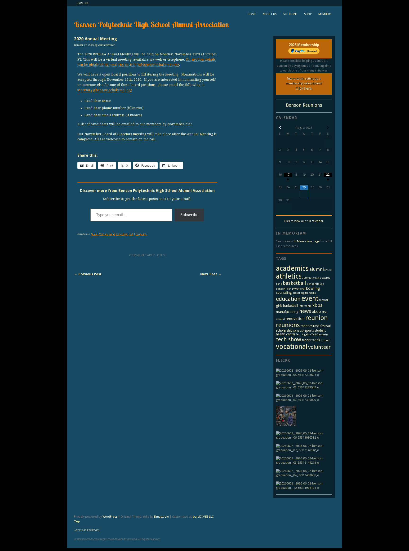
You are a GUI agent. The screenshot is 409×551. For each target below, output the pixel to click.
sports (309, 330)
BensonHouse (315, 283)
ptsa (324, 312)
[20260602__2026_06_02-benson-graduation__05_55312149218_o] (302, 460)
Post (131, 234)
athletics (289, 276)
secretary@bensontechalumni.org (104, 90)
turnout (325, 340)
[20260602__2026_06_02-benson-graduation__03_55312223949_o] (302, 385)
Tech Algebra (303, 334)
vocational (291, 347)
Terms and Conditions (86, 530)
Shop (308, 14)
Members (325, 14)
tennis (306, 340)
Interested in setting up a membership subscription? (304, 84)
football (324, 300)
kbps (317, 305)
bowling (313, 288)
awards (326, 277)
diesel (296, 292)
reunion (316, 317)
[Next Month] (328, 127)
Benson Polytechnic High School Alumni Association (151, 24)
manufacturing (287, 312)
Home (252, 14)
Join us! (82, 3)
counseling (284, 292)
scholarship (284, 330)
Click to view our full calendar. (304, 221)
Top (77, 521)
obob (316, 311)
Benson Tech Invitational (290, 288)
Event (112, 234)
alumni (316, 269)
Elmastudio (161, 516)
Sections (290, 14)
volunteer (319, 347)
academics (292, 268)
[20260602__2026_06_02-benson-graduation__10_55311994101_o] (302, 485)
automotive (309, 277)
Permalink (141, 234)
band (279, 283)
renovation (295, 318)
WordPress (109, 516)
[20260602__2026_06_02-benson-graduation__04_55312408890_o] (302, 473)
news (305, 311)
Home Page (122, 234)
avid (318, 277)
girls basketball (287, 305)
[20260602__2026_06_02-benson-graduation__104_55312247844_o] (286, 416)
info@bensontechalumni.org (156, 65)
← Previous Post (88, 274)
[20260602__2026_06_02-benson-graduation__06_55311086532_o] (302, 435)
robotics (306, 326)
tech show (288, 339)
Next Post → (210, 274)
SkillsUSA (298, 330)
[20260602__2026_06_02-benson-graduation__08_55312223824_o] (302, 373)
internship (305, 305)
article (328, 269)
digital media (308, 292)
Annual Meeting (99, 234)
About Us (269, 14)
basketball (294, 283)
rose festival (322, 326)
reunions (288, 325)
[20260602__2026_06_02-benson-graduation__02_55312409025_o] (302, 398)
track (315, 340)
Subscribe (189, 215)
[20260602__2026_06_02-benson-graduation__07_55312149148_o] (302, 448)
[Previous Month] (280, 127)
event (310, 298)
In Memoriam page (306, 241)
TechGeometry (319, 334)
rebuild (280, 319)
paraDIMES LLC (203, 516)
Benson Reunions (304, 105)
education (288, 299)
